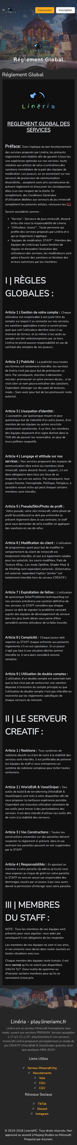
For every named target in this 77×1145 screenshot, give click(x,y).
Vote (41, 1078)
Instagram (42, 1114)
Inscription (65, 10)
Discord (42, 1109)
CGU (41, 1083)
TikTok (41, 1104)
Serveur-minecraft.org (42, 1068)
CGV (41, 1088)
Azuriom (46, 1139)
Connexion (45, 10)
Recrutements (41, 1073)
